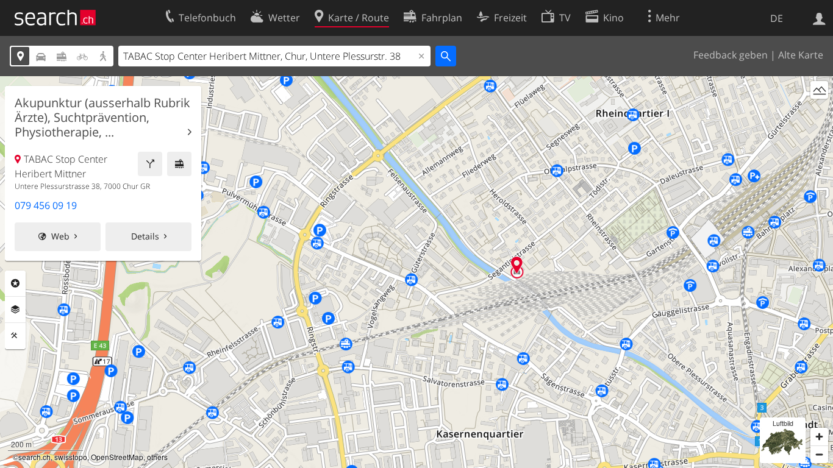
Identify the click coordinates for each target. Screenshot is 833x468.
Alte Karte (800, 55)
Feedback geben (730, 55)
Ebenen (15, 309)
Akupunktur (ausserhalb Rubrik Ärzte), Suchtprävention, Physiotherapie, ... (102, 118)
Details (145, 236)
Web (60, 236)
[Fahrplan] (179, 164)
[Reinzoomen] (819, 436)
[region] (416, 272)
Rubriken (15, 283)
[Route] (150, 164)
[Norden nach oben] (819, 112)
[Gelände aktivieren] (819, 90)
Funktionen (15, 336)
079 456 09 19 (46, 205)
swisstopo (70, 457)
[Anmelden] (819, 17)
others (157, 457)
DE (776, 18)
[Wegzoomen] (819, 454)
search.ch (34, 457)
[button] (517, 264)
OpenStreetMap (117, 457)
